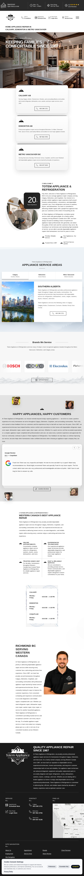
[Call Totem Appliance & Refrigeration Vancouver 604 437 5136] (39, 819)
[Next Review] (79, 447)
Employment (9, 854)
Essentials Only (63, 866)
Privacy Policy (8, 871)
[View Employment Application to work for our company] (52, 5)
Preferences (51, 866)
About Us (8, 850)
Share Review (47, 854)
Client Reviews (65, 850)
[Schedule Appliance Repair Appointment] (31, 548)
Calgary (40, 305)
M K (6, 455)
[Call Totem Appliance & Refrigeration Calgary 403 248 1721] (39, 805)
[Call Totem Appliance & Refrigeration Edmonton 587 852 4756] (39, 812)
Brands (45, 850)
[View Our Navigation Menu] (77, 18)
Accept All (75, 866)
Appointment (11, 4)
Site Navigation (10, 857)
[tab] (15, 275)
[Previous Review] (74, 447)
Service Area (28, 854)
